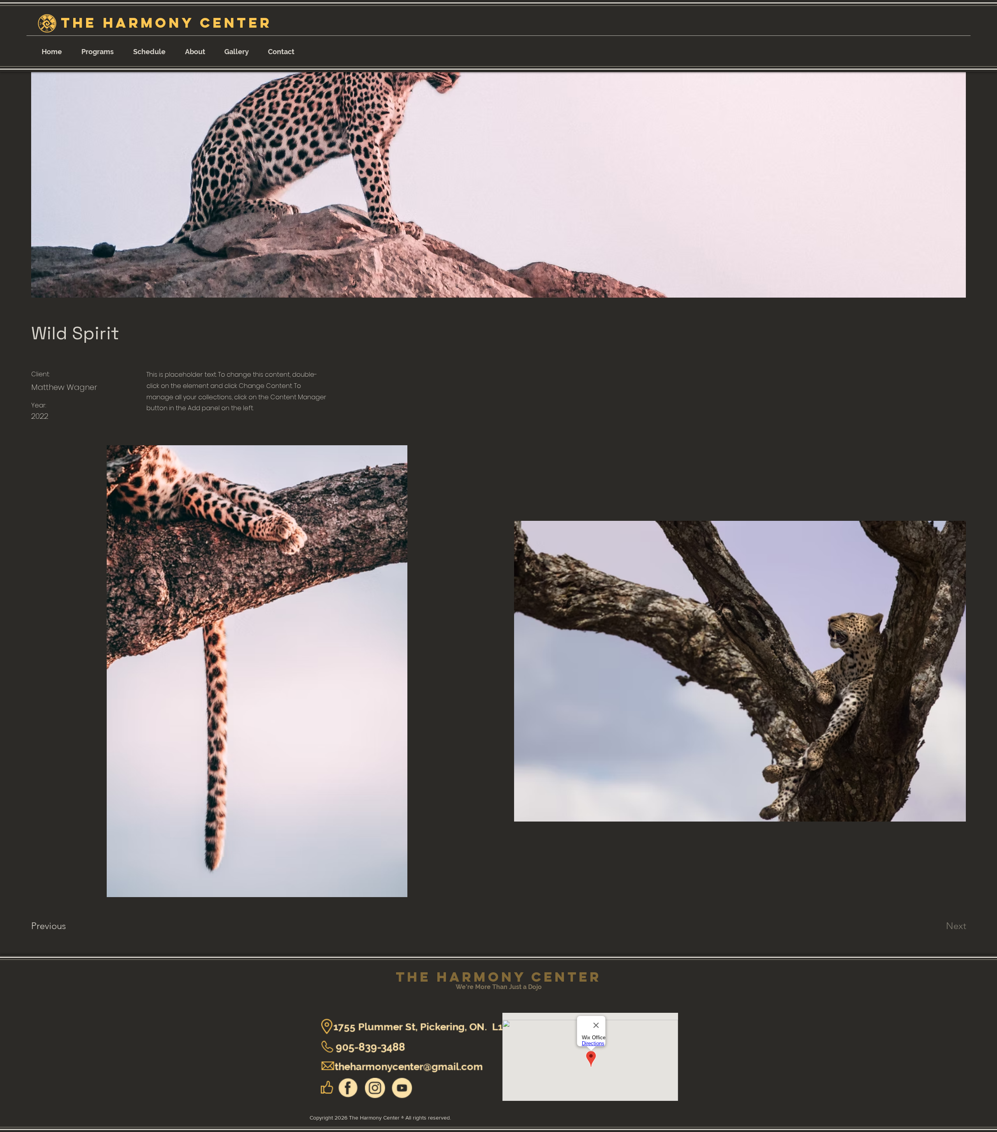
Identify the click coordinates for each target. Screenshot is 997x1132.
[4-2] (368, 1086)
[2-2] (348, 1086)
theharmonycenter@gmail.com (395, 1065)
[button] (97, 48)
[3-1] (387, 1086)
